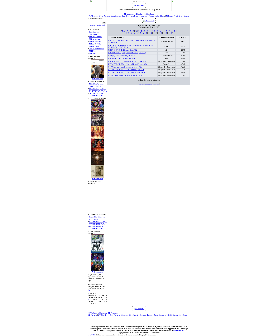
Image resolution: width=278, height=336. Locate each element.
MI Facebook (149, 14)
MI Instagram (128, 14)
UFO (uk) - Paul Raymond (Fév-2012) (121, 56)
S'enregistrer (93, 34)
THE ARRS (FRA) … (97, 93)
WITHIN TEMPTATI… (97, 224)
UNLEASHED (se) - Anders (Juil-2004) (122, 58)
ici (89, 290)
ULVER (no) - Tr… (96, 219)
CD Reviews (93, 16)
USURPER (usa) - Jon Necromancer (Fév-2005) (125, 67)
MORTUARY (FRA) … (97, 84)
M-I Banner (185, 16)
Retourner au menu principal (149, 84)
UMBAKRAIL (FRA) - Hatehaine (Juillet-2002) (125, 75)
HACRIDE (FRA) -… (97, 217)
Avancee (93, 25)
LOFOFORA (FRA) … (97, 89)
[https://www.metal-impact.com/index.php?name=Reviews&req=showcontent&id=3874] (139, 309)
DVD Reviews (104, 16)
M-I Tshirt (169, 16)
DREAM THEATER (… (98, 222)
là (88, 299)
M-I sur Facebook (95, 41)
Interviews (125, 16)
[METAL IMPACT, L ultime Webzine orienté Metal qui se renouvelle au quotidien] (98, 10)
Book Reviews (116, 16)
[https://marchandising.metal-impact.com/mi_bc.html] (139, 5)
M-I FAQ (92, 51)
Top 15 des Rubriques (96, 49)
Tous (123, 31)
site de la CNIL (179, 331)
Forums (151, 16)
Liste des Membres (95, 37)
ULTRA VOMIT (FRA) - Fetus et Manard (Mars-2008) (127, 64)
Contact (177, 16)
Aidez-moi (101, 25)
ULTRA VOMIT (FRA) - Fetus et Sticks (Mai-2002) (126, 73)
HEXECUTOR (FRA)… (98, 91)
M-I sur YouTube (95, 44)
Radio (157, 16)
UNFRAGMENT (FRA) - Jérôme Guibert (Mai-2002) (127, 61)
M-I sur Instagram (95, 39)
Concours (144, 16)
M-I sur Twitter (94, 46)
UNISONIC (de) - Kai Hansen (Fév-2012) (122, 50)
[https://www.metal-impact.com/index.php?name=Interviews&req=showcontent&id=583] (148, 21)
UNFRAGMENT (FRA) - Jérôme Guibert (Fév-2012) (127, 53)
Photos (162, 16)
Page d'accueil (94, 32)
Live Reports (135, 16)
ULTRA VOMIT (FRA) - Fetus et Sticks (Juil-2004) (126, 70)
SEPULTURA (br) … (96, 86)
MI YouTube (139, 14)
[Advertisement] (139, 321)
